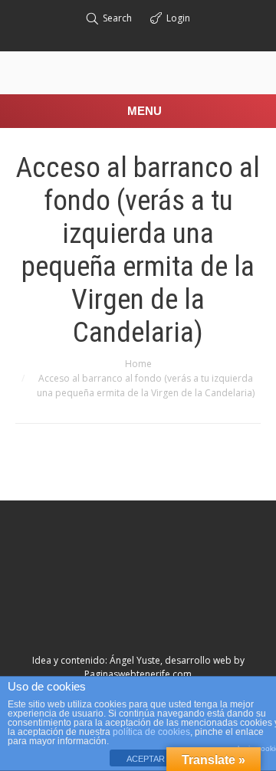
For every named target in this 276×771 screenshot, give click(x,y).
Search (117, 18)
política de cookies (151, 732)
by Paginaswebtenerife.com (164, 667)
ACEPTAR (146, 758)
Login (178, 18)
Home (138, 363)
